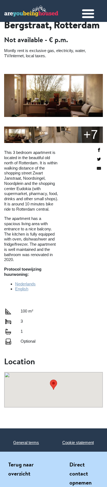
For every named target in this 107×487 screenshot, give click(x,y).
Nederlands (25, 284)
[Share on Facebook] (99, 150)
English (21, 289)
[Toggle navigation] (92, 13)
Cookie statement (78, 442)
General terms (26, 442)
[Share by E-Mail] (99, 168)
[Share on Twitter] (99, 159)
